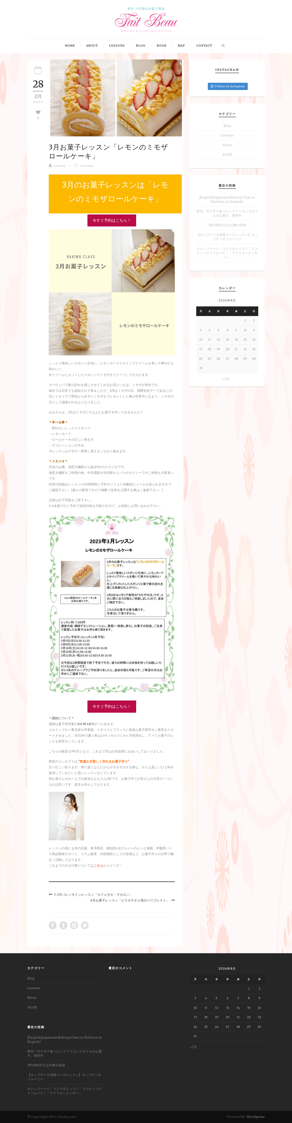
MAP (181, 45)
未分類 (227, 155)
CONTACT (204, 45)
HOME (70, 45)
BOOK (162, 45)
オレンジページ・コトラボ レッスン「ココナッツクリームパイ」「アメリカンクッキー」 (227, 253)
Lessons (86, 166)
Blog (227, 126)
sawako (60, 166)
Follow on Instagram (230, 86)
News (227, 145)
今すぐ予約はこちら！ (112, 220)
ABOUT (92, 45)
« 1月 (225, 379)
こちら (98, 865)
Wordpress (255, 1117)
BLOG (141, 45)
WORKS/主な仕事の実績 (227, 225)
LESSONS (117, 45)
